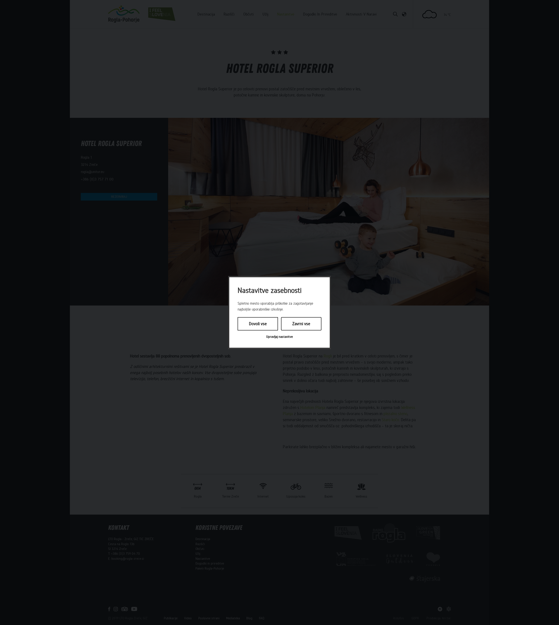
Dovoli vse (258, 323)
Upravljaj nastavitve (279, 337)
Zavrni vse (301, 323)
